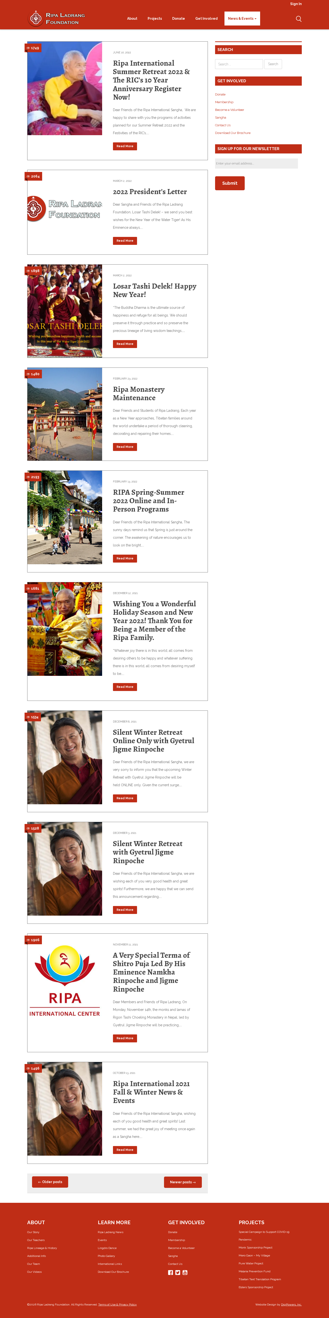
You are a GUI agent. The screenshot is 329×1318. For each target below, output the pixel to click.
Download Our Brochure (232, 133)
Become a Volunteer (229, 110)
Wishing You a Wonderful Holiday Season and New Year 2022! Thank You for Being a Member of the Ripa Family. (154, 620)
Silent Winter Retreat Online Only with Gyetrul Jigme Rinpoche (153, 740)
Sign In (296, 4)
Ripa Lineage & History (42, 1248)
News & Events (241, 18)
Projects (155, 18)
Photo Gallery (106, 1256)
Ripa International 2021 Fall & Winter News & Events (151, 1092)
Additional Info (36, 1256)
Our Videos (34, 1272)
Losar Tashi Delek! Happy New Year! (154, 290)
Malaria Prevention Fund (254, 1271)
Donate (179, 18)
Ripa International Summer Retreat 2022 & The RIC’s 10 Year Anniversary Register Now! (151, 80)
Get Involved (206, 18)
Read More (125, 146)
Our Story (33, 1232)
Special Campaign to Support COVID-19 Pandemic (264, 1235)
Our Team (33, 1264)
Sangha (220, 117)
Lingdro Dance (107, 1248)
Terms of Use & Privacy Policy (117, 1304)
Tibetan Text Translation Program (260, 1279)
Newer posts (183, 1182)
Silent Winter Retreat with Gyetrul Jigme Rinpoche (148, 852)
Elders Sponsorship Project (256, 1287)
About (132, 18)
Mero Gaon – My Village (254, 1255)
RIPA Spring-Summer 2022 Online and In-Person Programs (148, 500)
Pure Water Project (251, 1263)
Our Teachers (36, 1240)
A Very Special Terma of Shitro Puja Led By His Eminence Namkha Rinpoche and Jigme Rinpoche (151, 972)
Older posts (50, 1182)
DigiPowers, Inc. (291, 1304)
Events (102, 1240)
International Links (110, 1264)
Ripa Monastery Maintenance (138, 393)
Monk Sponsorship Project (255, 1247)
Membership (224, 102)
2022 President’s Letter (150, 191)
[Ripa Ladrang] (56, 18)
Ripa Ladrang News (110, 1232)
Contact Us (222, 125)
